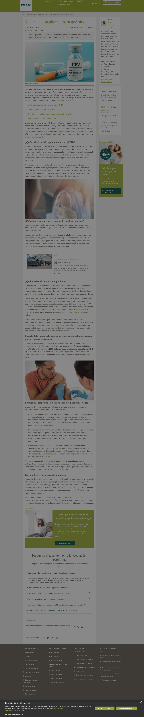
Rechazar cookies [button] (126, 708)
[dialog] (72, 708)
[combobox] (141, 702)
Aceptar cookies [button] (104, 708)
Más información (59, 708)
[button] (48, 710)
